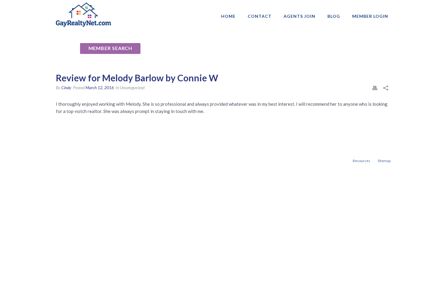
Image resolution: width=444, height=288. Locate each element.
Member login (370, 16)
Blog (333, 16)
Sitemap (384, 160)
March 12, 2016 (99, 87)
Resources (361, 160)
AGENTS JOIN (299, 16)
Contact (260, 16)
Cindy (66, 87)
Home (228, 16)
